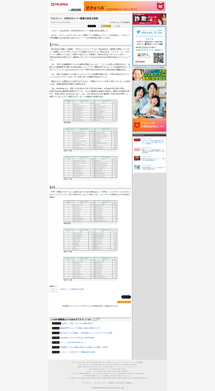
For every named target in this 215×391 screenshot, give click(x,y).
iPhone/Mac (98, 362)
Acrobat (96, 366)
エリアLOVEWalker (81, 378)
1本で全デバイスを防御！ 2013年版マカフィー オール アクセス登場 (86, 333)
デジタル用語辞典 (104, 375)
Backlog (109, 371)
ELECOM (95, 364)
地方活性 (121, 373)
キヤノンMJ (102, 366)
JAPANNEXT (124, 371)
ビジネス (82, 362)
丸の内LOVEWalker (133, 378)
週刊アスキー (96, 375)
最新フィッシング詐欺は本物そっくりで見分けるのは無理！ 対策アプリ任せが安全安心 (153, 151)
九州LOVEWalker (122, 378)
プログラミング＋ (113, 373)
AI (76, 362)
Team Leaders (104, 373)
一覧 (98, 26)
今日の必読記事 (88, 375)
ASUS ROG (116, 364)
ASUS (118, 371)
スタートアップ (127, 362)
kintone (91, 366)
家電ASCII (88, 373)
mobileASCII (113, 375)
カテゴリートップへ (124, 302)
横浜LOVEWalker (91, 378)
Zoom (119, 366)
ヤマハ (115, 366)
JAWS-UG (85, 366)
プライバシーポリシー (100, 383)
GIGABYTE (96, 369)
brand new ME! (116, 369)
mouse (83, 364)
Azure (107, 366)
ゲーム (133, 362)
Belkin (111, 366)
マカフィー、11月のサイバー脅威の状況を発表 (77, 352)
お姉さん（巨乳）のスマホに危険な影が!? (77, 323)
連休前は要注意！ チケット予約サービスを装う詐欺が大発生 (153, 168)
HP (130, 364)
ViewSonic (102, 369)
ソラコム (94, 371)
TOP (73, 362)
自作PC (109, 362)
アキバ (115, 362)
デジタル (92, 362)
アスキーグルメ (95, 373)
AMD (106, 364)
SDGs (125, 373)
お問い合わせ (120, 383)
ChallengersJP (139, 373)
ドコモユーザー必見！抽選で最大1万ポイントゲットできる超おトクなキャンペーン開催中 (153, 142)
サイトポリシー (87, 383)
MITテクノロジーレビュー (124, 375)
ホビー (104, 362)
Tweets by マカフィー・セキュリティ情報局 (149, 67)
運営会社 (111, 383)
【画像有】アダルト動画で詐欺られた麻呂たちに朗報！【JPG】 (84, 347)
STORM (134, 364)
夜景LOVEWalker (112, 378)
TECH (87, 362)
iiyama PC (101, 364)
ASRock (89, 371)
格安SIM (82, 373)
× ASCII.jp (74, 10)
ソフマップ (109, 369)
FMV (80, 364)
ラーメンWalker (71, 378)
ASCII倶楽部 (139, 362)
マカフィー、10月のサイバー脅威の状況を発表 (67, 289)
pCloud (123, 369)
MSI (91, 369)
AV (112, 362)
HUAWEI (79, 366)
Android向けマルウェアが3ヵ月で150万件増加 (77, 338)
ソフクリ (135, 366)
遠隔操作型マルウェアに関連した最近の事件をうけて (80, 328)
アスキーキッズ (75, 373)
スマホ (120, 362)
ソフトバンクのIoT (127, 366)
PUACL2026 (131, 373)
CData (104, 371)
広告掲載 (128, 383)
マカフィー (60, 4)
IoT (78, 362)
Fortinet (114, 371)
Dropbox (99, 371)
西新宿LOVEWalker (102, 378)
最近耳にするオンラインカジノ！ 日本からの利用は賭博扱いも (153, 159)
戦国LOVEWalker (143, 378)
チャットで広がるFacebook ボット (73, 342)
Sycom (110, 364)
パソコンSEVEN (124, 364)
